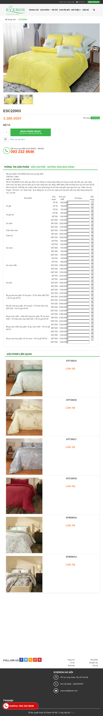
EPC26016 (71, 478)
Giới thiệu (75, 10)
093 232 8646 (66, 684)
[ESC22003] (10, 99)
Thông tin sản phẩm (16, 167)
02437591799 (78, 684)
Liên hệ (85, 10)
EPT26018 (71, 400)
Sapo (73, 713)
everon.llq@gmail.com (69, 691)
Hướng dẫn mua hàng (60, 167)
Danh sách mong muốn (67, 2)
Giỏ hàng (95, 2)
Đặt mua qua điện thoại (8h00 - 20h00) (27, 150)
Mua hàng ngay (30, 132)
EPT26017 (71, 439)
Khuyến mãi (64, 10)
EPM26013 (71, 557)
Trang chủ (34, 10)
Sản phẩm (44, 10)
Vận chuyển (38, 167)
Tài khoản (81, 2)
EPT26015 (71, 361)
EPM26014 (71, 518)
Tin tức (55, 10)
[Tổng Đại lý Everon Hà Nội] (15, 10)
